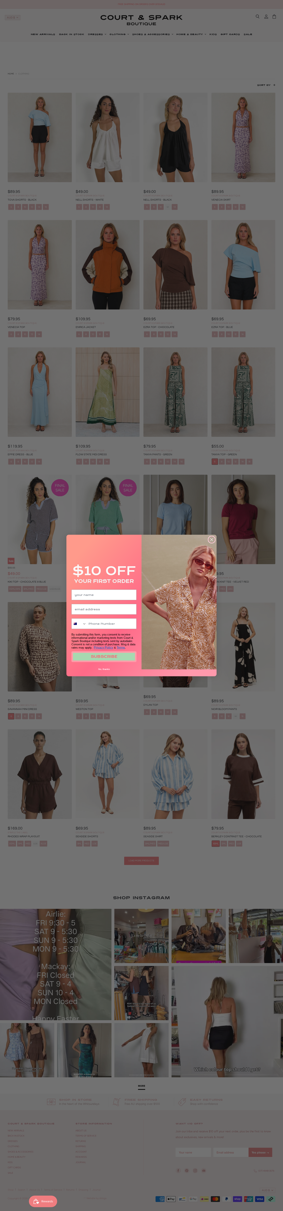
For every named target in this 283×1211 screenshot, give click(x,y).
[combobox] (79, 624)
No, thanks (104, 669)
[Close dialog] (211, 539)
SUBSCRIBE (104, 656)
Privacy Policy (103, 647)
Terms (121, 647)
